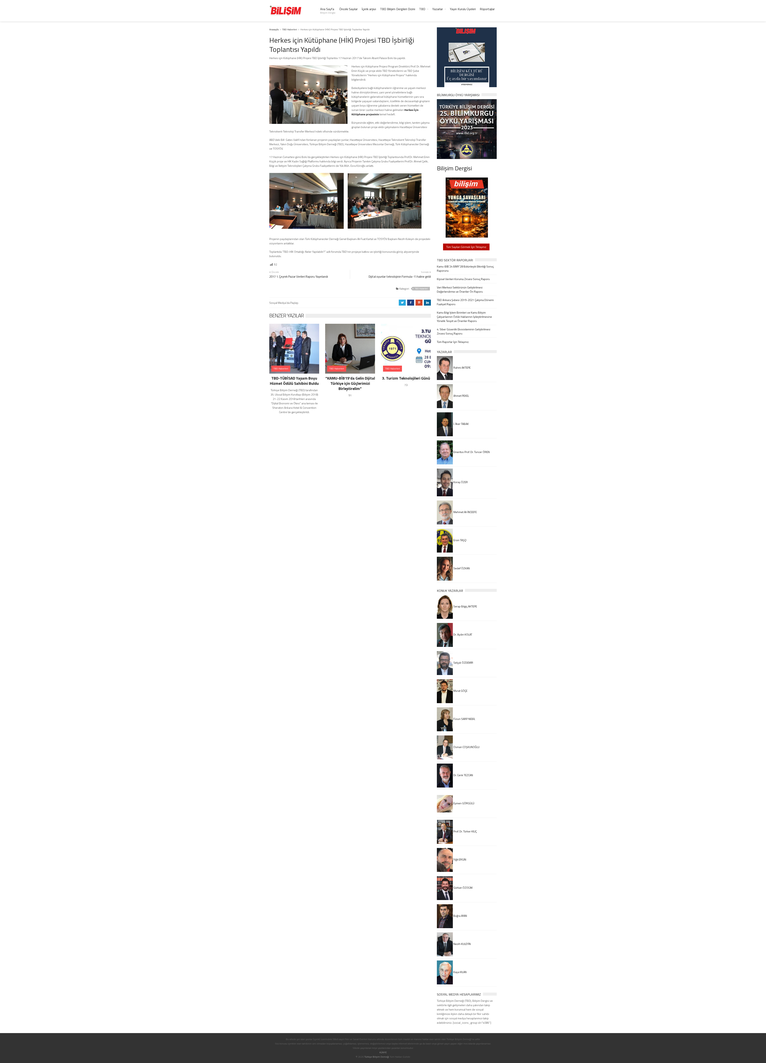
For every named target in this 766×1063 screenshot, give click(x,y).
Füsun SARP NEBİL (464, 719)
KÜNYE (383, 1052)
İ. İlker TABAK (461, 424)
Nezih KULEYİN (462, 944)
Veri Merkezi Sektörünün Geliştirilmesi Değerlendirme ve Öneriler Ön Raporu (460, 289)
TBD (422, 9)
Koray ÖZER (460, 482)
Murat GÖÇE (460, 691)
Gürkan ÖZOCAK (463, 887)
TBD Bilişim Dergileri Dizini (397, 9)
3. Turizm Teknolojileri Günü (406, 378)
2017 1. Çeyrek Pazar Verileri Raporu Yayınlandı (298, 276)
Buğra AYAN (460, 916)
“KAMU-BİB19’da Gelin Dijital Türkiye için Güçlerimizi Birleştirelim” (350, 383)
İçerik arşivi (369, 9)
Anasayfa (274, 29)
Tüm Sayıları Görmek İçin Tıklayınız (466, 247)
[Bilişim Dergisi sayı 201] (467, 207)
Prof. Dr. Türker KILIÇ (465, 831)
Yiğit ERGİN (459, 859)
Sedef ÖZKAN (461, 568)
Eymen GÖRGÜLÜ (463, 803)
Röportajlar (487, 9)
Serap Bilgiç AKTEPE (465, 606)
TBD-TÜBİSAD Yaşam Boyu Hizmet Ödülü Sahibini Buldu (294, 380)
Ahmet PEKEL (461, 396)
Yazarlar (437, 9)
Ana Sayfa (327, 11)
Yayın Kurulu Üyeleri (463, 9)
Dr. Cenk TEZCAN (463, 775)
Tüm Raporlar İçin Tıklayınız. (453, 342)
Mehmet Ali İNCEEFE (465, 512)
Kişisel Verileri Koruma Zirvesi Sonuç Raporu (463, 279)
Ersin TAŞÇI (459, 540)
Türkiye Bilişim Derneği (376, 1057)
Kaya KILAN (460, 972)
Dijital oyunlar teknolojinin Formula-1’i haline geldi (400, 276)
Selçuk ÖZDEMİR (463, 662)
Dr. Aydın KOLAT (462, 634)
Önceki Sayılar (348, 9)
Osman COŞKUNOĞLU (466, 747)
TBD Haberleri (289, 29)
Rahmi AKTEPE (462, 367)
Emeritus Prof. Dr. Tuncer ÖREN (471, 452)
